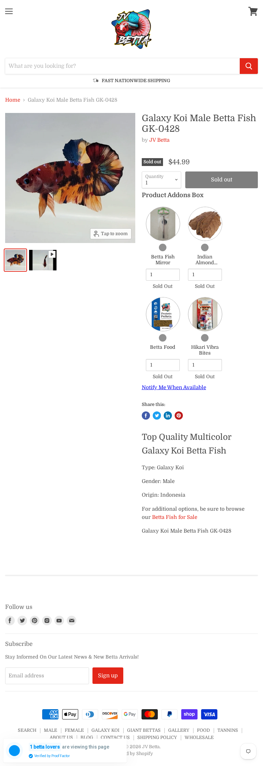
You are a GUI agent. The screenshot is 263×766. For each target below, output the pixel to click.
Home (12, 100)
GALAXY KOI (105, 730)
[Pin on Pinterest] (179, 415)
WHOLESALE (199, 737)
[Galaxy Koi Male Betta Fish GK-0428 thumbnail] (15, 260)
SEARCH (27, 730)
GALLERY (178, 730)
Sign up (108, 676)
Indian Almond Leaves (205, 262)
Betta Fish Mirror (163, 260)
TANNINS (227, 730)
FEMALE (74, 730)
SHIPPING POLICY (157, 737)
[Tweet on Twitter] (157, 415)
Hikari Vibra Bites (205, 350)
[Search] (249, 66)
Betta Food (162, 347)
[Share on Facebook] (146, 415)
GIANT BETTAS (144, 730)
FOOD (203, 730)
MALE (50, 730)
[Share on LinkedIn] (168, 415)
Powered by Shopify (131, 753)
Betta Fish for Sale (174, 517)
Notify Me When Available (174, 387)
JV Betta (159, 140)
